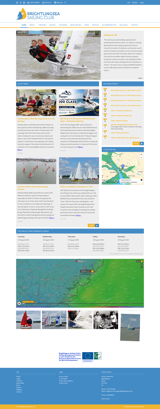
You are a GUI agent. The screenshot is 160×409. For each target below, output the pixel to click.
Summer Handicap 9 (124, 115)
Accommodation (109, 25)
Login (142, 2)
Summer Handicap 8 (124, 110)
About (32, 25)
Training (42, 25)
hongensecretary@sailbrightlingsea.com (119, 391)
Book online (75, 25)
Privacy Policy (63, 376)
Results (95, 25)
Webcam (59, 2)
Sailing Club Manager (137, 407)
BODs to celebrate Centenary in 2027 (76, 186)
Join (128, 2)
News (87, 25)
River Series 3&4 (122, 133)
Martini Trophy (122, 121)
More (91, 225)
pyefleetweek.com (121, 45)
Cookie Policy (63, 383)
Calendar (63, 25)
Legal (18, 379)
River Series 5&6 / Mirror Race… (128, 138)
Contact (134, 25)
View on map (105, 399)
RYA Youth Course (134, 90)
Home (24, 25)
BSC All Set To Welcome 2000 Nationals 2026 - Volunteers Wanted (77, 119)
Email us (48, 2)
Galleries (123, 25)
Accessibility (63, 379)
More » (20, 150)
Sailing (52, 25)
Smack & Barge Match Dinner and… (125, 124)
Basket (135, 2)
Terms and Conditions (66, 381)
